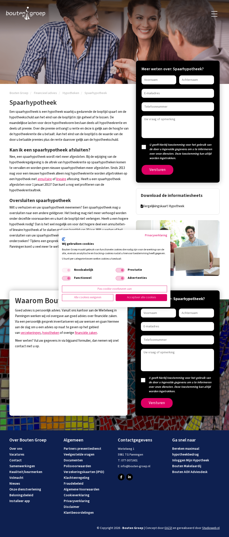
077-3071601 (129, 460)
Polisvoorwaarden (77, 466)
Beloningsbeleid (21, 495)
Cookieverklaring (76, 495)
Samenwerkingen (22, 466)
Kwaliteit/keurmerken (25, 472)
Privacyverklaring (77, 501)
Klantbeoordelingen (79, 512)
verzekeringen (31, 332)
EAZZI (168, 528)
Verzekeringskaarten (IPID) (84, 472)
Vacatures (16, 454)
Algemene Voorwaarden (81, 489)
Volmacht (16, 477)
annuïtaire (45, 179)
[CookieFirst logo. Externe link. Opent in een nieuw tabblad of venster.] (63, 239)
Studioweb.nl (211, 528)
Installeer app (19, 501)
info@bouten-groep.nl (135, 466)
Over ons (15, 448)
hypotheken (50, 332)
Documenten (73, 460)
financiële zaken (86, 332)
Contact (15, 460)
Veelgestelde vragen (79, 454)
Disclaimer (71, 507)
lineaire (61, 179)
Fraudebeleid (73, 483)
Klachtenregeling (76, 477)
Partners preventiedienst (82, 448)
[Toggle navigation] (214, 14)
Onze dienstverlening (25, 489)
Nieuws (14, 483)
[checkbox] (66, 270)
